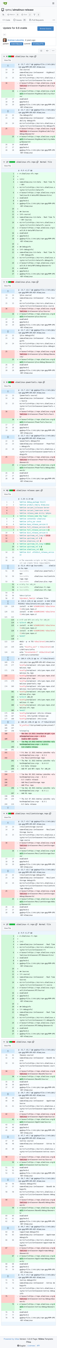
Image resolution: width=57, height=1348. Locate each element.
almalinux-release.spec (28, 490)
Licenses (31, 1345)
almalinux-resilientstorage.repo (31, 813)
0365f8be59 (16, 44)
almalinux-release (23, 9)
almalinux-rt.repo (25, 924)
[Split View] (47, 51)
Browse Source (45, 29)
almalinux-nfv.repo (26, 162)
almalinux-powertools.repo (28, 382)
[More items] (54, 20)
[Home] (5, 3)
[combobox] (41, 51)
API (38, 1345)
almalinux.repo (23, 1042)
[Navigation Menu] (53, 3)
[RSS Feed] (3, 14)
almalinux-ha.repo (24, 56)
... (4, 34)
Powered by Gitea (11, 1339)
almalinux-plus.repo (25, 282)
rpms (8, 9)
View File (7, 60)
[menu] (53, 51)
